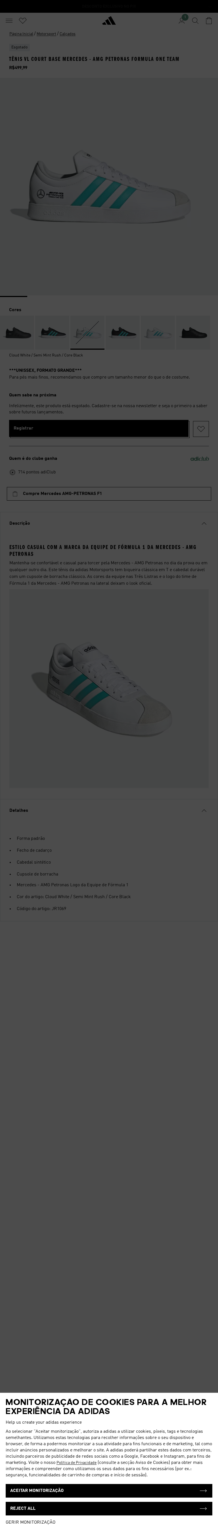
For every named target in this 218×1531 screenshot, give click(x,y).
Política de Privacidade (76, 1463)
